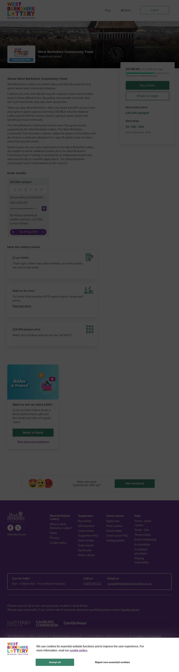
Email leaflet (114, 530)
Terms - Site (141, 529)
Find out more (22, 306)
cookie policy (78, 650)
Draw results (86, 545)
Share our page (147, 96)
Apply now (112, 521)
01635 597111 (92, 583)
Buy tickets (147, 85)
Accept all (55, 662)
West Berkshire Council (67, 636)
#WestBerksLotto (16, 534)
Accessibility (142, 544)
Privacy (54, 537)
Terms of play (142, 534)
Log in (155, 10)
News (53, 532)
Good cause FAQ (117, 535)
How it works (86, 540)
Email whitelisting (145, 539)
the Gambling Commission (144, 636)
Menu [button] (127, 10)
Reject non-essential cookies (112, 662)
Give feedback (134, 483)
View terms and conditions (33, 441)
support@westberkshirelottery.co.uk (130, 583)
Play (107, 10)
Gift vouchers (86, 525)
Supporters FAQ (88, 535)
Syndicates (85, 550)
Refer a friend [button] (33, 432)
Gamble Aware (130, 609)
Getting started (115, 540)
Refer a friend (86, 555)
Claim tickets (86, 530)
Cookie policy (58, 542)
